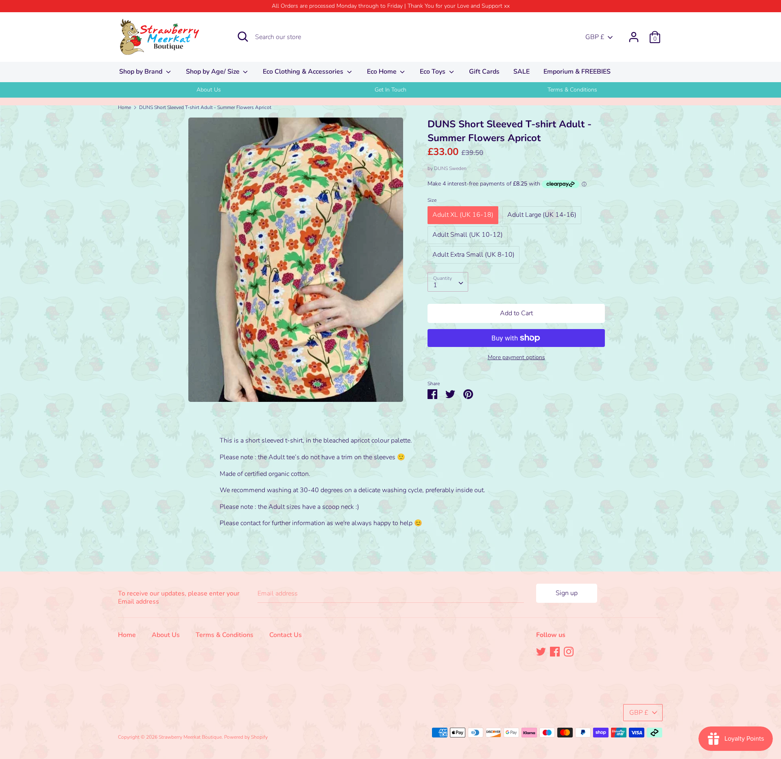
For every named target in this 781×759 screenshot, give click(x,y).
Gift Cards (484, 71)
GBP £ (594, 37)
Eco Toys (433, 71)
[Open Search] (243, 36)
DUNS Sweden (450, 168)
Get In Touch (390, 90)
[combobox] (448, 282)
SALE (521, 71)
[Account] (634, 33)
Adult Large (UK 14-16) (541, 214)
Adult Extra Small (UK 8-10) (473, 254)
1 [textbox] (435, 285)
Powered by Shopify (246, 737)
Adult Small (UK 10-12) (467, 234)
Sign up (567, 593)
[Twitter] (541, 651)
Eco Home (382, 71)
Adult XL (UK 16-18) (462, 214)
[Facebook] (555, 651)
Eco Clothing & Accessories (304, 71)
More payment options (516, 357)
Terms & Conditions (572, 90)
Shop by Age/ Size (213, 71)
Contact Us (285, 634)
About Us (208, 90)
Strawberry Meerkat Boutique (190, 737)
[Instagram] (569, 651)
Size (432, 200)
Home (127, 634)
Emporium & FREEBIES (577, 71)
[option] (209, 90)
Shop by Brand (141, 71)
